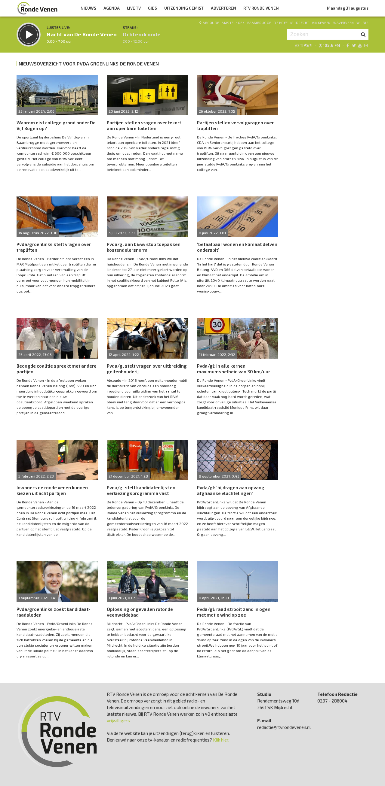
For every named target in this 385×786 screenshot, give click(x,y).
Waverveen (343, 23)
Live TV (134, 8)
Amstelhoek (233, 23)
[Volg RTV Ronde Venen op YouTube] (360, 45)
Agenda (111, 8)
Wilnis (362, 23)
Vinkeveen (321, 23)
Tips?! (306, 45)
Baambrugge (259, 23)
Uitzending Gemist (184, 8)
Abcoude (211, 23)
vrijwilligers (118, 720)
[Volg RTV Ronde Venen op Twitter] (353, 45)
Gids (152, 8)
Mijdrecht (300, 23)
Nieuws (88, 8)
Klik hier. (221, 739)
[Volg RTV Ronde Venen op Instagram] (366, 45)
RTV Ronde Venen (261, 8)
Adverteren (223, 8)
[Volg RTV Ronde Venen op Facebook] (347, 45)
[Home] (37, 8)
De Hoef (281, 23)
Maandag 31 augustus (347, 8)
